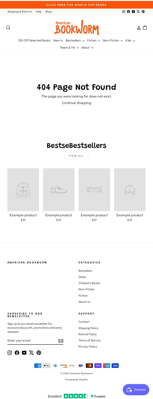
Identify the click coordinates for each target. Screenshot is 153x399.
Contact (84, 321)
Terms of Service (90, 340)
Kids (128, 40)
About (85, 47)
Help (39, 11)
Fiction (92, 40)
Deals (82, 277)
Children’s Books (89, 283)
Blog (49, 11)
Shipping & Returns (19, 11)
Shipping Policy (89, 328)
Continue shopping (76, 103)
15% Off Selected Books (34, 40)
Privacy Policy (88, 346)
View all (76, 155)
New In (58, 40)
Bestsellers (74, 40)
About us (84, 301)
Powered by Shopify (76, 379)
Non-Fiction (111, 40)
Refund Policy (88, 334)
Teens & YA (68, 47)
